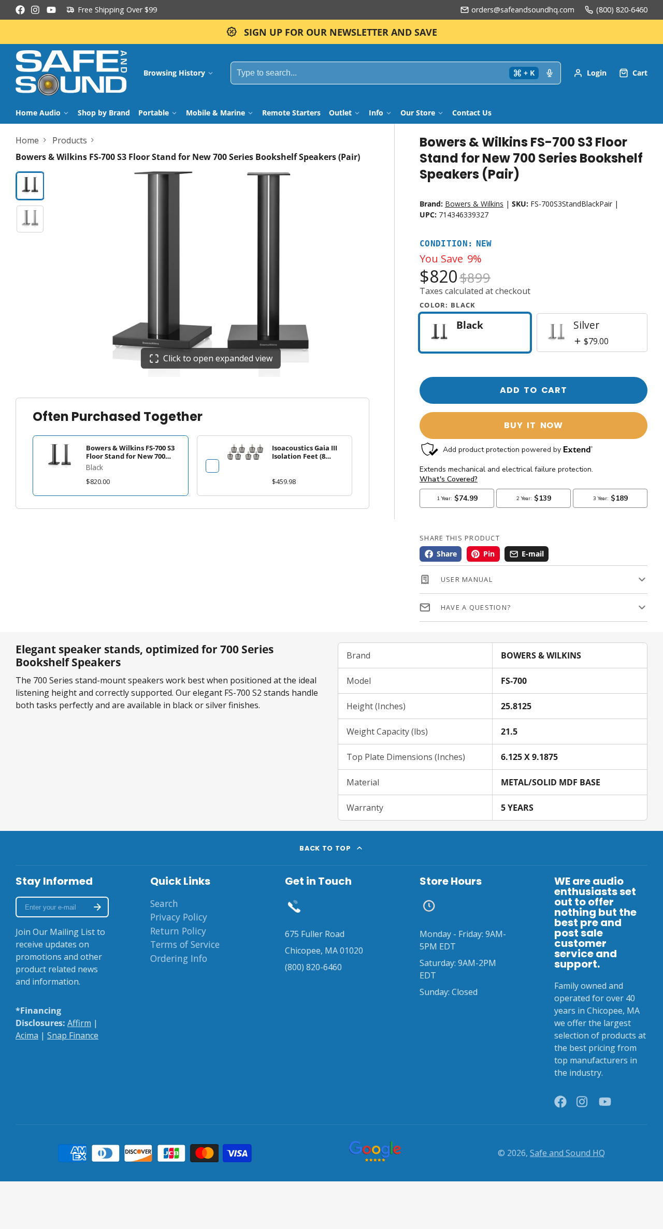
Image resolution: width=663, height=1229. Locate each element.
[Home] (71, 73)
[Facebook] (20, 9)
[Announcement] (331, 32)
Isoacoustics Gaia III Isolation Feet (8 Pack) (304, 456)
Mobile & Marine (215, 113)
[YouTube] (51, 9)
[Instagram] (35, 9)
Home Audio (38, 113)
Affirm (79, 1023)
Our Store (417, 113)
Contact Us (472, 113)
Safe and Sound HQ (567, 1153)
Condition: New (456, 244)
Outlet (340, 113)
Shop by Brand (104, 113)
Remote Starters (291, 113)
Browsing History (174, 73)
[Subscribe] (97, 907)
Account (590, 73)
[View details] (245, 452)
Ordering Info (178, 958)
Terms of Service (185, 944)
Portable (153, 113)
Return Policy (178, 931)
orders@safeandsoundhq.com (522, 9)
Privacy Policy (178, 917)
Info (376, 113)
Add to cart (533, 390)
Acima (27, 1035)
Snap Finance (72, 1035)
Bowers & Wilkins (474, 204)
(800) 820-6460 (621, 9)
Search (164, 903)
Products (69, 140)
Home (27, 140)
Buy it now (533, 425)
